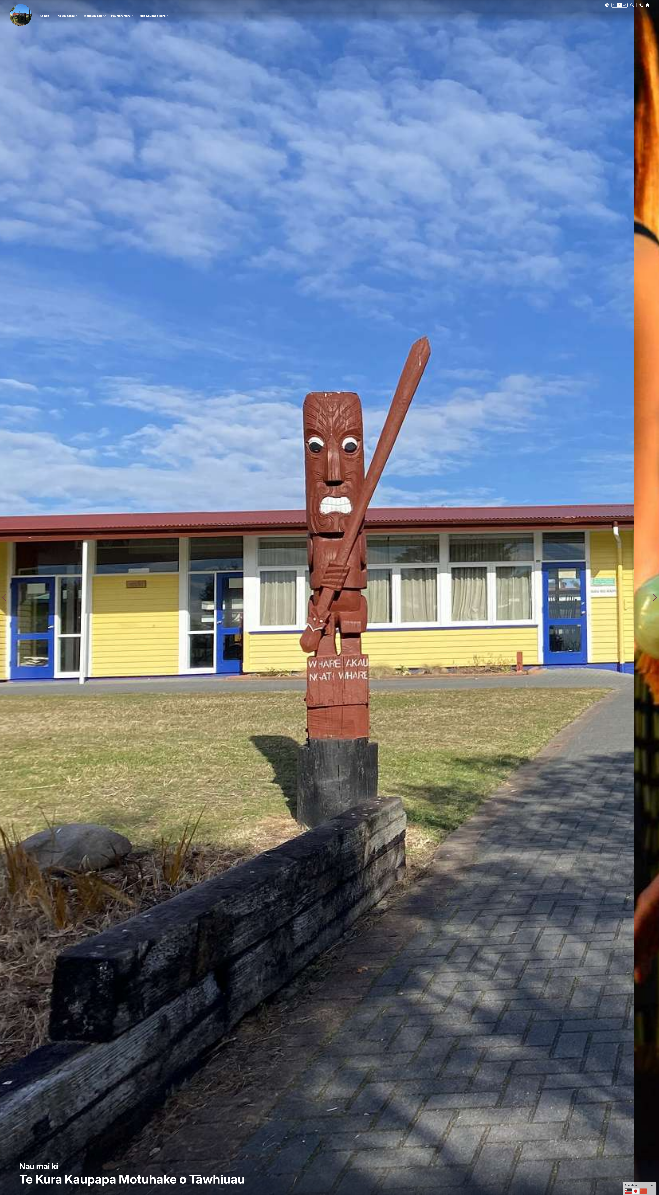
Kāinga (44, 15)
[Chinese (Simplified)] (643, 1191)
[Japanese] (635, 1191)
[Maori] (628, 1191)
